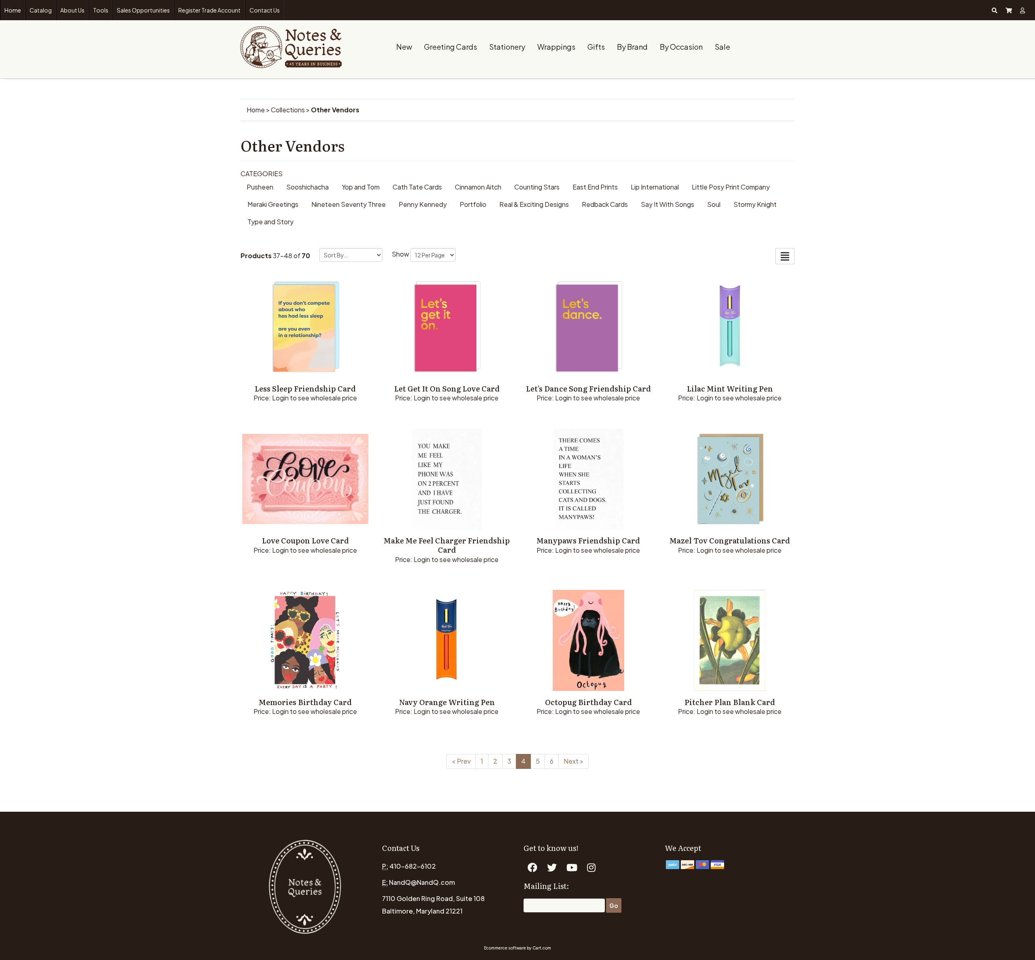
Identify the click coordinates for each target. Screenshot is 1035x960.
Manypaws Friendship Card (588, 540)
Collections (288, 109)
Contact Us (264, 10)
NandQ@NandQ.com (422, 882)
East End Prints (595, 187)
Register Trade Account (209, 10)
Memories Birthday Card (305, 702)
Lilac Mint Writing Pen (730, 388)
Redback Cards (605, 204)
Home (12, 10)
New (404, 46)
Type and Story (270, 221)
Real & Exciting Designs (534, 204)
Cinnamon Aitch (478, 187)
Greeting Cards (450, 46)
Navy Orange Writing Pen (447, 702)
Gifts (596, 46)
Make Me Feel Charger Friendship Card (447, 545)
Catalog (41, 10)
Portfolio (473, 204)
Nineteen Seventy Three (348, 204)
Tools (100, 10)
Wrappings (556, 46)
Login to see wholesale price (314, 398)
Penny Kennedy (423, 204)
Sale (722, 46)
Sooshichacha (307, 187)
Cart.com (541, 947)
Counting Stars (537, 187)
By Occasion (681, 46)
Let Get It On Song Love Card (447, 388)
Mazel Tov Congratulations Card (730, 540)
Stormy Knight (755, 204)
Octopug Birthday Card (588, 702)
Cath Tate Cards (417, 187)
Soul (713, 204)
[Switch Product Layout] (784, 256)
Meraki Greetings (272, 204)
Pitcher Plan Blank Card (729, 702)
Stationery (507, 46)
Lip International (655, 187)
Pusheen (260, 187)
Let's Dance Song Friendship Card (588, 388)
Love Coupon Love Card (305, 540)
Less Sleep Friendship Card (305, 388)
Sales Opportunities (143, 10)
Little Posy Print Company (731, 187)
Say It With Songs (667, 204)
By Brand (632, 46)
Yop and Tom (361, 187)
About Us (72, 10)
